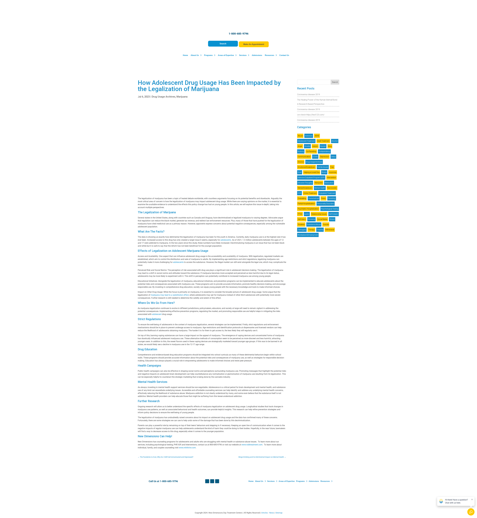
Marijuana (182, 96)
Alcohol (335, 141)
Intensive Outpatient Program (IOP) (311, 178)
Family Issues (322, 167)
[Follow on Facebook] (207, 481)
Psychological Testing (329, 209)
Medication (329, 183)
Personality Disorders (325, 204)
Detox (333, 157)
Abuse (300, 136)
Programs (208, 55)
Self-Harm (302, 219)
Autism (315, 146)
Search (223, 44)
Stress (332, 219)
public (306, 214)
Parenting (331, 198)
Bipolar (323, 146)
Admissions (257, 55)
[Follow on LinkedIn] (212, 481)
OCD (299, 193)
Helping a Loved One (311, 172)
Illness (324, 172)
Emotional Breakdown (306, 167)
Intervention (331, 178)
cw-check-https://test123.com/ (310, 115)
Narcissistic (332, 188)
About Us (195, 55)
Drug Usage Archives (163, 96)
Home (185, 55)
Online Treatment (310, 193)
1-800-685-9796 (238, 33)
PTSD (300, 214)
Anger (300, 146)
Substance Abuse (314, 224)
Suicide (326, 224)
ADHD (317, 136)
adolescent (157, 314)
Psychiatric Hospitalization (308, 209)
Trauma (320, 230)
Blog (330, 146)
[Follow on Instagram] (217, 481)
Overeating (302, 198)
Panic (323, 198)
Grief (299, 172)
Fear (332, 167)
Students (301, 224)
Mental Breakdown (305, 188)
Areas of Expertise (226, 55)
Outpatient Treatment (327, 193)
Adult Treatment (323, 141)
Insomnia (332, 172)
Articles (264, 513)
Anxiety (307, 146)
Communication (304, 157)
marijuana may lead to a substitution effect (170, 295)
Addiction (308, 136)
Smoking (311, 219)
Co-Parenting (311, 151)
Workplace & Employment (308, 235)
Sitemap (279, 513)
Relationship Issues (319, 214)
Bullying (301, 151)
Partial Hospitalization (306, 204)
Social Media (322, 219)
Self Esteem (333, 214)
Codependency (324, 151)
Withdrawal (329, 230)
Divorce (301, 162)
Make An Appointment (253, 44)
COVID (315, 157)
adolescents (225, 240)
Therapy (311, 230)
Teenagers (302, 230)
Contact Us (284, 55)
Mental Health (320, 188)
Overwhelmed (313, 198)
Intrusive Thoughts (305, 183)
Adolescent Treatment (306, 141)
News (272, 513)
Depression (324, 157)
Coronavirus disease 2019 (308, 94)
